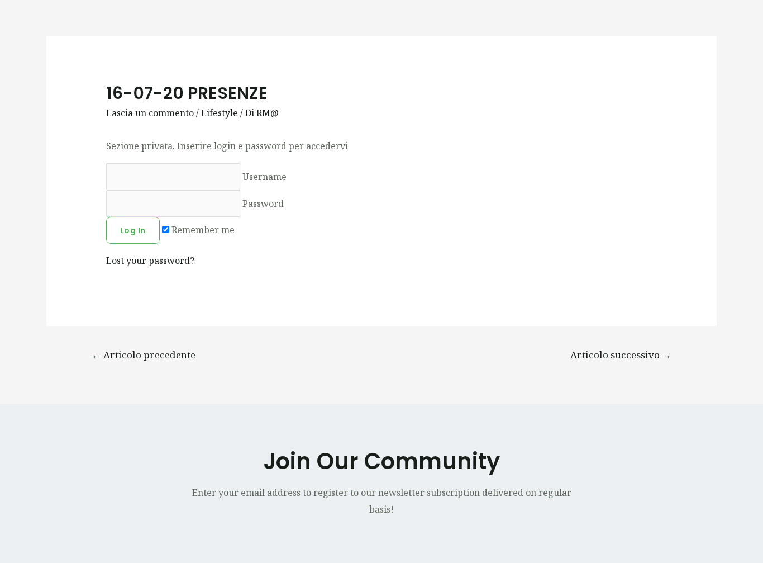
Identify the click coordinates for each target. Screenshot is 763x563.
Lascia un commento (150, 113)
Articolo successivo (620, 354)
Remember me (202, 230)
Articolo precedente (143, 354)
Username (263, 177)
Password (262, 203)
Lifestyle (219, 113)
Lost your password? (150, 260)
